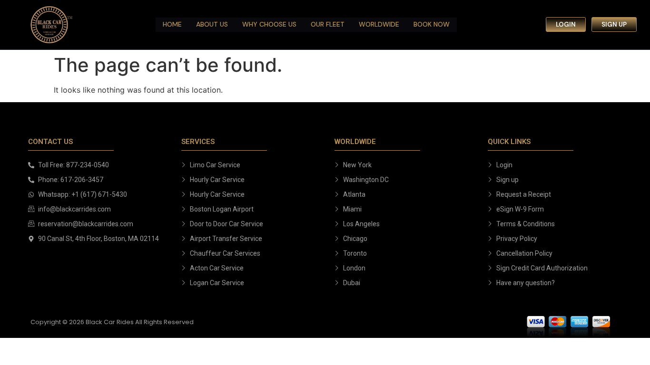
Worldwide (379, 24)
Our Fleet (328, 24)
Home (172, 24)
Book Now (432, 24)
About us (212, 24)
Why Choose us (269, 24)
